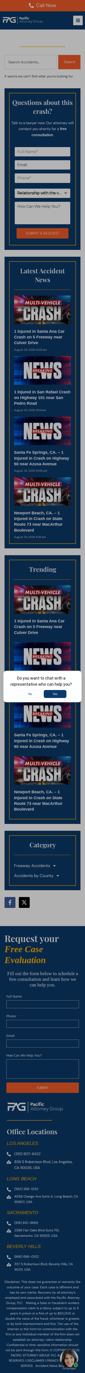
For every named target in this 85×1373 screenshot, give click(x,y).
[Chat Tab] (42, 686)
